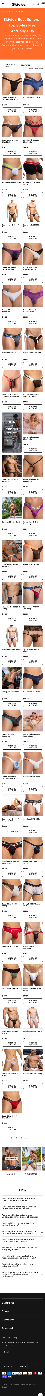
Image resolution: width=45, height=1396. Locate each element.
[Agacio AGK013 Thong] (12, 339)
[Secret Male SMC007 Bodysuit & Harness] (12, 805)
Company (8, 1319)
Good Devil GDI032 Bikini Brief (31, 141)
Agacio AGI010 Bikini (31, 819)
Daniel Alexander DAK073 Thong (9, 268)
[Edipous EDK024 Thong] (12, 975)
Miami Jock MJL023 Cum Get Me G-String (10, 396)
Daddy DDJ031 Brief (31, 692)
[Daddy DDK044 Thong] (33, 1060)
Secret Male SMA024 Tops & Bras (31, 735)
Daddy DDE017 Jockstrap (29, 947)
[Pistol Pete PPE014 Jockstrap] (33, 593)
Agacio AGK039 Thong (11, 649)
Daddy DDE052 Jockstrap (8, 311)
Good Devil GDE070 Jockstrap (10, 480)
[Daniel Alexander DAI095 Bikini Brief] (12, 84)
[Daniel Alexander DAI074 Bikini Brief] (12, 763)
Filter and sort (9, 65)
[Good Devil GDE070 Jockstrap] (12, 466)
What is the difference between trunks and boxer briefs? (18, 1240)
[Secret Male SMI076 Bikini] (33, 211)
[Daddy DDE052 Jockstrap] (12, 296)
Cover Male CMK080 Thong (10, 905)
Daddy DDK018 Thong (32, 352)
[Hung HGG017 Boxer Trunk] (33, 890)
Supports (8, 1302)
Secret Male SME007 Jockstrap (10, 226)
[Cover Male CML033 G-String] (33, 848)
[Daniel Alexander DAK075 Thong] (33, 254)
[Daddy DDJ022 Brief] (33, 84)
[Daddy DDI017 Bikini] (12, 678)
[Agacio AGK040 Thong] (33, 1018)
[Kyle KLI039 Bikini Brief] (12, 169)
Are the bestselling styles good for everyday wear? (19, 1249)
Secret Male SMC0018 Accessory (32, 480)
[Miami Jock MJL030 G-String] (12, 593)
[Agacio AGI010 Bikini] (33, 805)
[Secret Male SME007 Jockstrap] (12, 211)
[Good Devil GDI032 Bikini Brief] (33, 126)
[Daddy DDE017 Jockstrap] (33, 933)
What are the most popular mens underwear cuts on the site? (19, 1208)
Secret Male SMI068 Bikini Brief (31, 438)
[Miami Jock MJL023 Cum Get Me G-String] (12, 381)
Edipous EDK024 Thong (12, 989)
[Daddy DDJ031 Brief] (33, 678)
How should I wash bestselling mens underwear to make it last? (19, 1257)
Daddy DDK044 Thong (32, 1074)
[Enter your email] (40, 1352)
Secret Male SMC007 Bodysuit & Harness (10, 820)
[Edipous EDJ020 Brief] (12, 508)
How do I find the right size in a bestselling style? (18, 1224)
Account (7, 1328)
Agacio (11, 1174)
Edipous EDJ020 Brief (11, 522)
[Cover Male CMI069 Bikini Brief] (12, 1102)
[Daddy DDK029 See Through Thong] (33, 381)
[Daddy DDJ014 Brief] (33, 763)
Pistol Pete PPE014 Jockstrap (31, 608)
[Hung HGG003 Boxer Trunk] (33, 169)
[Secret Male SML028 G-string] (12, 1060)
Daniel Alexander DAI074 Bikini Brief (10, 777)
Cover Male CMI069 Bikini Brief (10, 1117)
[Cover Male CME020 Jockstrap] (33, 508)
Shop (5, 1311)
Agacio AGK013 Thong (11, 352)
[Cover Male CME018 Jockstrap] (12, 551)
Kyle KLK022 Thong (31, 564)
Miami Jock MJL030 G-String (11, 608)
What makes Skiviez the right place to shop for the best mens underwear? (20, 1274)
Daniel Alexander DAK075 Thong (30, 268)
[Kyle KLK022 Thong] (33, 551)
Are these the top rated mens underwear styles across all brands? (20, 1216)
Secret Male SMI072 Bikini (31, 650)
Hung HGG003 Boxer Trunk (31, 183)
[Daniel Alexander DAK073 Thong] (12, 254)
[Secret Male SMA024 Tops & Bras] (33, 721)
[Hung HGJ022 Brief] (12, 933)
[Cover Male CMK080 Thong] (12, 890)
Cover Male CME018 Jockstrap (10, 565)
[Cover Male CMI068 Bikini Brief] (12, 126)
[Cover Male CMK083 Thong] (12, 1018)
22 (28, 1138)
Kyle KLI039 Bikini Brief (11, 182)
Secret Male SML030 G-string (32, 990)
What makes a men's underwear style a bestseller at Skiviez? (18, 1199)
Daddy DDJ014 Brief (31, 776)
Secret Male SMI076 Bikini (31, 226)
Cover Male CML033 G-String (32, 862)
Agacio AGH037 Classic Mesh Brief (11, 862)
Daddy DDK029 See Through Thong (31, 396)
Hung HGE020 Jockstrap (8, 735)
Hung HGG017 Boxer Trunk (31, 905)
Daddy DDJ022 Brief (31, 98)
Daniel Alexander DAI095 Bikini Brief (10, 99)
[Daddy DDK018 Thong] (33, 339)
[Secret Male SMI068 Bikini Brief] (33, 423)
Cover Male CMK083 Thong (10, 1032)
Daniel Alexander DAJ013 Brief (30, 311)
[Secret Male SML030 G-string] (33, 975)
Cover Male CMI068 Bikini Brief (10, 141)
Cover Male (31, 1174)
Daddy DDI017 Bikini (10, 692)
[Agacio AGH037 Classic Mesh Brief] (12, 848)
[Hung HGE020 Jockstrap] (12, 721)
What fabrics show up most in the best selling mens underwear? (19, 1232)
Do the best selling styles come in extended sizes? (19, 1265)
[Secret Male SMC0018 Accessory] (33, 466)
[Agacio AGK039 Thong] (12, 636)
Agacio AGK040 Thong (32, 1031)
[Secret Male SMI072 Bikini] (33, 636)
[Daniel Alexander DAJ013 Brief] (33, 296)
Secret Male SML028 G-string (11, 1074)
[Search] (38, 4)
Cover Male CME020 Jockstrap (31, 523)
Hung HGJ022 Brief (10, 946)
